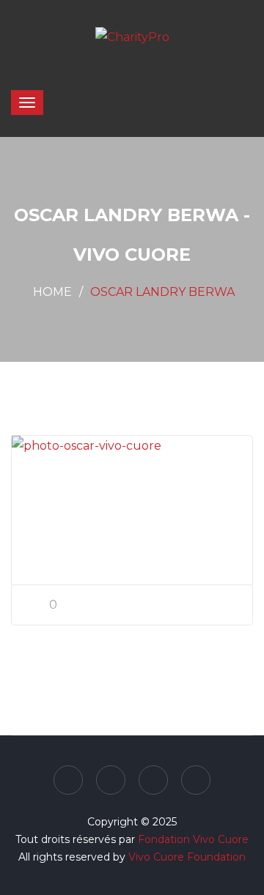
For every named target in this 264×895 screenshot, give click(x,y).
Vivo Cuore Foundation (187, 857)
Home (52, 292)
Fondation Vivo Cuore (193, 839)
